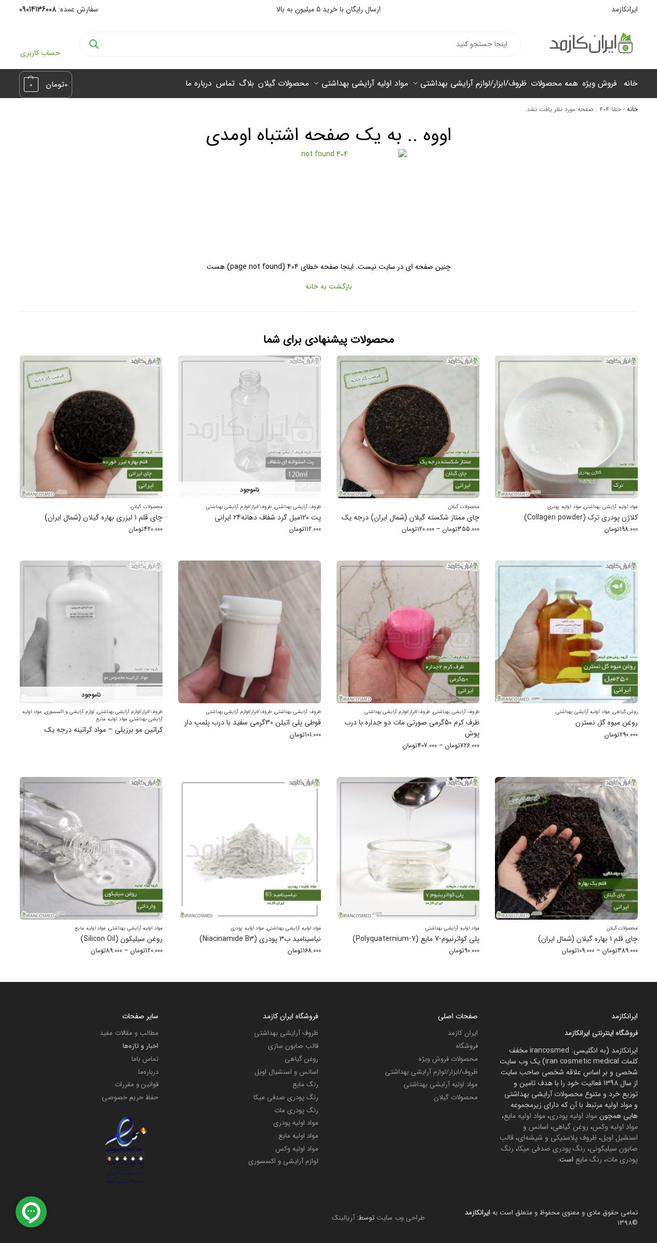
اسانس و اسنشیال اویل (286, 1072)
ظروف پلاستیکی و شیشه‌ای (557, 1137)
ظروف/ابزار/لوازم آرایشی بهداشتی (239, 507)
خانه (632, 109)
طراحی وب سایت (401, 1217)
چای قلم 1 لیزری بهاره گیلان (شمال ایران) (104, 517)
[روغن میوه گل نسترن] (566, 632)
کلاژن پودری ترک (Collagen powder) (581, 517)
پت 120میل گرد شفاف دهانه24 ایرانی (267, 517)
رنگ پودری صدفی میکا (551, 1148)
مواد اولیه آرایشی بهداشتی (611, 507)
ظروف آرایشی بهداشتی (298, 507)
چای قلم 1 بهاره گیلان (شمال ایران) (588, 939)
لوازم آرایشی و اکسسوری (69, 712)
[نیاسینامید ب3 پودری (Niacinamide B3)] (249, 848)
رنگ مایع (588, 1159)
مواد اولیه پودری (564, 507)
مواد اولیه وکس (615, 1126)
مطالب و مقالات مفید (129, 1033)
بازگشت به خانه (328, 286)
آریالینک (343, 1217)
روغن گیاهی (625, 712)
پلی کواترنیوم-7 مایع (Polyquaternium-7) (416, 939)
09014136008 (37, 9)
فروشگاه (467, 1046)
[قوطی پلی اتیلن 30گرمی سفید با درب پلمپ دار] (249, 632)
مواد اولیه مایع (111, 719)
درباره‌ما (148, 1072)
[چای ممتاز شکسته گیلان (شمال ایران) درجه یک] (408, 427)
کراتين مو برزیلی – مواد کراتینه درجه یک (104, 730)
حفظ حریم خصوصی (130, 1097)
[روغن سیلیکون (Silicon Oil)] (91, 848)
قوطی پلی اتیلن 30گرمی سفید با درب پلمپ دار (252, 722)
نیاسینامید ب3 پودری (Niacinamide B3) (260, 939)
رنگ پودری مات (296, 1110)
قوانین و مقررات (136, 1084)
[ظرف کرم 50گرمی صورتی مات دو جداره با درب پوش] (408, 632)
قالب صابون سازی (293, 1046)
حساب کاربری (40, 53)
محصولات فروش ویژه (448, 1059)
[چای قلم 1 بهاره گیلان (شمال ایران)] (566, 848)
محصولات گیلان (464, 507)
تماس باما (144, 1059)
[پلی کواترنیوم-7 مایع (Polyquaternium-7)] (408, 848)
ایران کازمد (463, 1033)
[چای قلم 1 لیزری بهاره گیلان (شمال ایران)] (91, 427)
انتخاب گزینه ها (566, 550)
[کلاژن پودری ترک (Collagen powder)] (566, 427)
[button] (46, 84)
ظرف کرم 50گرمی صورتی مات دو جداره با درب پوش (411, 728)
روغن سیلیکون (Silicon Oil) (122, 939)
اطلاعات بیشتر (91, 747)
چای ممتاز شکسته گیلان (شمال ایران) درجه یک (410, 517)
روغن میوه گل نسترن (606, 722)
